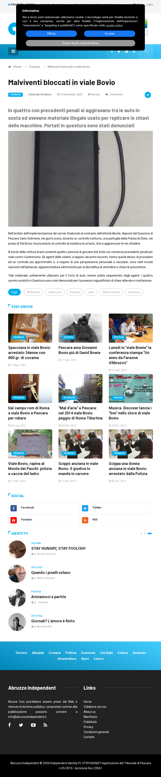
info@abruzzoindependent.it (27, 716)
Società (68, 337)
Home (17, 66)
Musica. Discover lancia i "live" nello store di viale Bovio (130, 413)
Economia (88, 653)
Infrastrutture (66, 658)
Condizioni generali (96, 732)
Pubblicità (90, 722)
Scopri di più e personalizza (80, 43)
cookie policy (114, 25)
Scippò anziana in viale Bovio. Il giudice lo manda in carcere (78, 468)
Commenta (116, 94)
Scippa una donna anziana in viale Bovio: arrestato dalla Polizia (128, 468)
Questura (134, 292)
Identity (19, 534)
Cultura (36, 543)
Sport (85, 658)
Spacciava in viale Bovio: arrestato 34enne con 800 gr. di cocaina (29, 352)
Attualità (69, 397)
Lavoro (99, 658)
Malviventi (33, 292)
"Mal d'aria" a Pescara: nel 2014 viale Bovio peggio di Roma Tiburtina (80, 413)
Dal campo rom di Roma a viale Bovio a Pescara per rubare (28, 413)
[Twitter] (119, 51)
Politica (119, 337)
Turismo (21, 653)
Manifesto (90, 716)
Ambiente (139, 653)
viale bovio (55, 292)
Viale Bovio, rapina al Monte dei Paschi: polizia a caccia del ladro (30, 468)
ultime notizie (111, 292)
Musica (118, 397)
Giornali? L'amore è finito (53, 621)
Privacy (88, 727)
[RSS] (134, 51)
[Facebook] (112, 51)
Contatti (89, 737)
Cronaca (34, 66)
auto (91, 292)
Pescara (95, 94)
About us (90, 711)
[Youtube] (126, 51)
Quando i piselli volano (50, 572)
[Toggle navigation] (13, 51)
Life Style (36, 567)
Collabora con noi (95, 706)
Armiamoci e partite (48, 597)
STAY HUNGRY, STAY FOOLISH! (58, 548)
